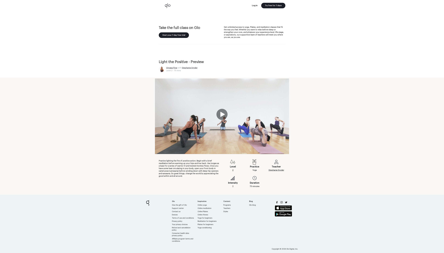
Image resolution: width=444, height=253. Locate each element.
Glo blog (252, 205)
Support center (178, 208)
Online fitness (203, 215)
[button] (222, 116)
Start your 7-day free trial (173, 35)
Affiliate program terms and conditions (182, 240)
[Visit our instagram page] (281, 202)
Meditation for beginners (207, 221)
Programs (227, 205)
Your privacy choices (180, 224)
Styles (225, 211)
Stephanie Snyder (189, 68)
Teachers (226, 208)
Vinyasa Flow (171, 68)
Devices (175, 215)
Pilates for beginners (205, 224)
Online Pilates (203, 211)
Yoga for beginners (205, 218)
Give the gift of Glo (179, 205)
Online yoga (202, 205)
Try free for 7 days (273, 5)
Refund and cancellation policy (181, 229)
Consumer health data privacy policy (180, 234)
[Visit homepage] (167, 5)
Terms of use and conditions (183, 218)
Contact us (176, 211)
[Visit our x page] (286, 202)
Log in (254, 5)
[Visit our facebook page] (277, 202)
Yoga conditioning (205, 228)
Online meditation (204, 208)
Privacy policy (177, 221)
